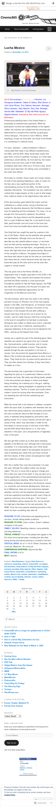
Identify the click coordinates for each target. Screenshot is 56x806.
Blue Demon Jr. (37, 561)
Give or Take (9, 636)
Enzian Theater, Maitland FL (16, 702)
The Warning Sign (12, 686)
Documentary (10, 566)
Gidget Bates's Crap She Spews (18, 665)
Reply (21, 579)
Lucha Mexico (14, 47)
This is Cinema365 (21, 29)
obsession (32, 574)
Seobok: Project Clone (14, 642)
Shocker (27, 576)
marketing (42, 571)
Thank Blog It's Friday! (14, 683)
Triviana (7, 689)
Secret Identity (18, 576)
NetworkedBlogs (25, 759)
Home (7, 29)
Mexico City (15, 574)
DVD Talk (8, 662)
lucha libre (20, 571)
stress (34, 576)
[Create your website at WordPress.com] (28, 3)
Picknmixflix (9, 680)
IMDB (6, 671)
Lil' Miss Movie (11, 674)
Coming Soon (38, 29)
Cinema (29, 768)
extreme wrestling (11, 569)
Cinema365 (33, 564)
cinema (25, 564)
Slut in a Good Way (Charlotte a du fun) (21, 639)
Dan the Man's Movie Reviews (17, 659)
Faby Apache (25, 569)
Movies (22, 768)
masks (7, 574)
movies (24, 574)
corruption (43, 564)
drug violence (21, 566)
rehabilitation (42, 574)
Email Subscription (13, 723)
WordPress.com (11, 692)
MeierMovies (10, 677)
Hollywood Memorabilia (14, 668)
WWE (15, 579)
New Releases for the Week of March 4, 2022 (23, 645)
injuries (40, 569)
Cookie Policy (9, 795)
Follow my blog (28, 773)
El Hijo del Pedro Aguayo (38, 566)
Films (34, 569)
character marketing (12, 564)
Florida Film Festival (13, 705)
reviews (7, 576)
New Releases (18, 561)
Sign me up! (11, 743)
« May (13, 611)
